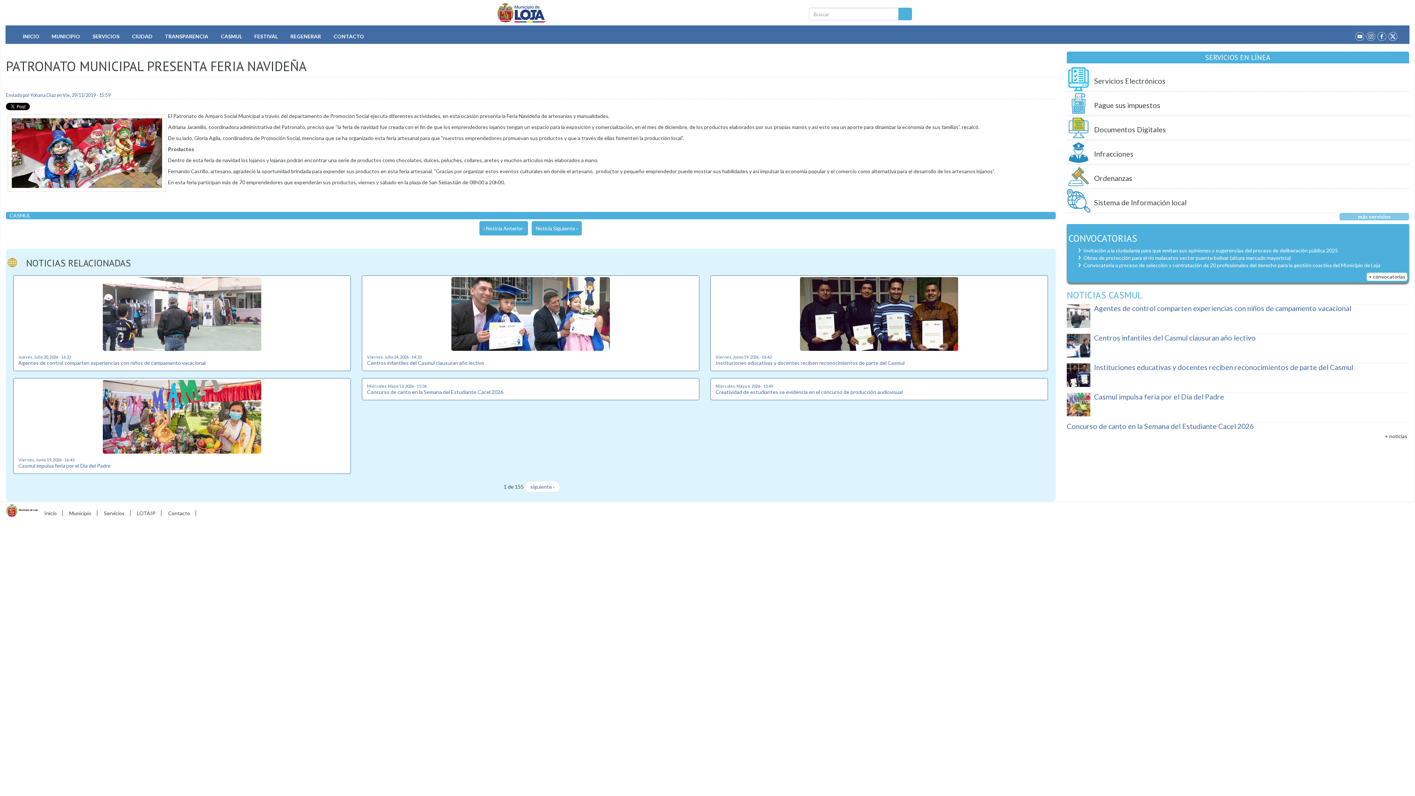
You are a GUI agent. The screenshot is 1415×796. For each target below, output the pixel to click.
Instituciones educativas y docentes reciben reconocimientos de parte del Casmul (810, 363)
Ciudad (142, 36)
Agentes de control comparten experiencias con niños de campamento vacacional (112, 363)
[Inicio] (521, 12)
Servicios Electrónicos (1130, 81)
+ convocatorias (1387, 276)
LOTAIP (146, 513)
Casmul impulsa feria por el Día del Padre (64, 465)
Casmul (231, 36)
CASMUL (20, 215)
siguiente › (542, 486)
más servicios (1374, 216)
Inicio (31, 36)
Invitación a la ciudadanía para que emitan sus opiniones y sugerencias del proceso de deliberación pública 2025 (1210, 250)
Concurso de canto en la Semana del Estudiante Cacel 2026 (435, 392)
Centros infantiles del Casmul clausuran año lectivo (425, 363)
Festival (266, 36)
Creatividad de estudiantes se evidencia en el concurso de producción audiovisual (809, 392)
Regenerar (305, 36)
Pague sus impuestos (1127, 105)
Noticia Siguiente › (557, 228)
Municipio (66, 36)
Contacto (348, 36)
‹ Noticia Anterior (503, 228)
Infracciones (1113, 154)
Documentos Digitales (1130, 129)
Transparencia (186, 36)
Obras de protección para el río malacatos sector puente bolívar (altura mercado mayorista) (1187, 258)
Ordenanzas (1113, 178)
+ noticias (1396, 436)
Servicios (105, 36)
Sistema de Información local (1140, 202)
